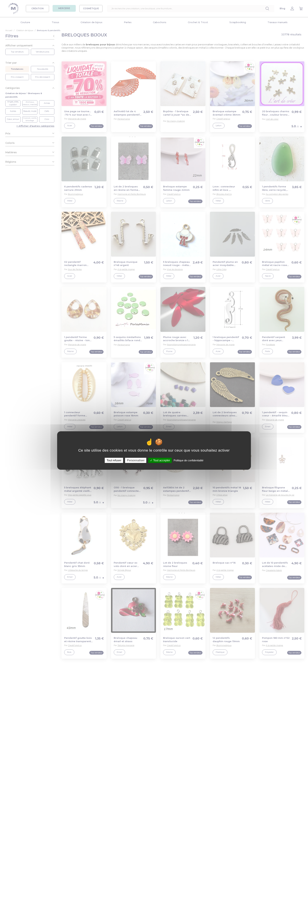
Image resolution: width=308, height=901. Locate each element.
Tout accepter (161, 460)
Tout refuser (114, 460)
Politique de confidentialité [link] (188, 460)
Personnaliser (136, 460)
